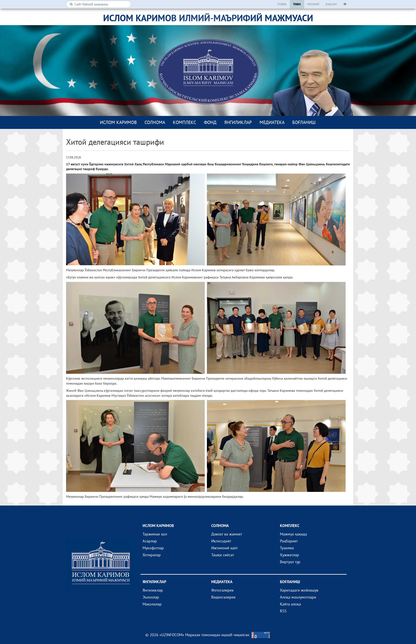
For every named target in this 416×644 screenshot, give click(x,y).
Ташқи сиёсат (222, 554)
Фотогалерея (222, 590)
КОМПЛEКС (184, 122)
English (331, 4)
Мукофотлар (153, 547)
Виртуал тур (290, 561)
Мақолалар (152, 604)
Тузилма (287, 547)
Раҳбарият (289, 540)
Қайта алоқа (290, 604)
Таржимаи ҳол (155, 534)
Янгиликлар (238, 122)
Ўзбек (297, 4)
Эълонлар (151, 597)
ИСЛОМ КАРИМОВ (118, 122)
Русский (313, 4)
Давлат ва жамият (226, 534)
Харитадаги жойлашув (299, 590)
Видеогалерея (223, 597)
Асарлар (150, 540)
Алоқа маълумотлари (298, 597)
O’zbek (282, 4)
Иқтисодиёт (221, 540)
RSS (283, 610)
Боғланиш (303, 122)
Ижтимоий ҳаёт (224, 547)
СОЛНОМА (155, 122)
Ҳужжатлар (289, 554)
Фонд (210, 122)
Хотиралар (152, 554)
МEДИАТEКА (272, 122)
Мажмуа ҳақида (293, 534)
